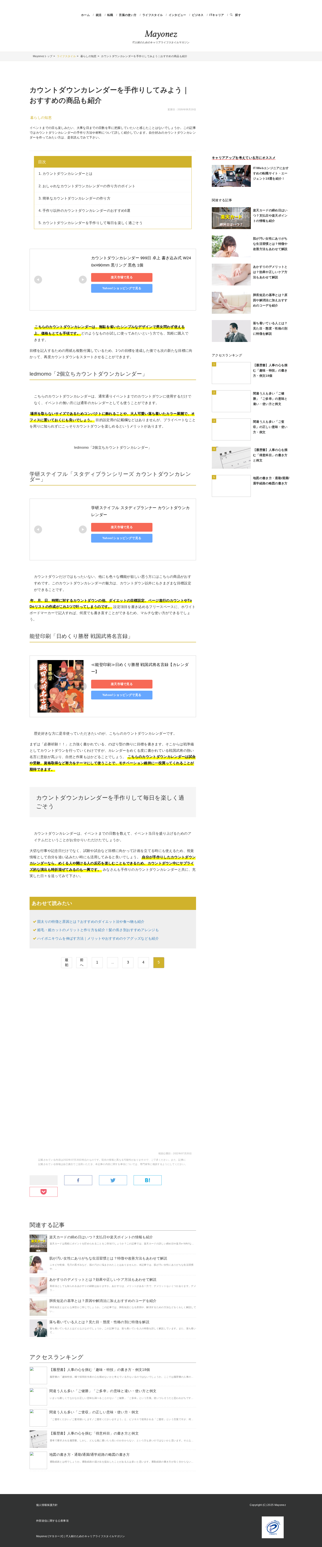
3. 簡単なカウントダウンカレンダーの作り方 (74, 198)
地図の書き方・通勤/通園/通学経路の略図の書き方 (89, 1454)
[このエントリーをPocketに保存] (44, 1192)
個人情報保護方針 (47, 1505)
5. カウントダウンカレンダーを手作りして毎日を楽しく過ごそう (91, 223)
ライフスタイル (153, 15)
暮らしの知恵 (41, 117)
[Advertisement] (113, 1010)
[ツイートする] (113, 1180)
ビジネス (198, 15)
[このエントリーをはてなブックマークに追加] (148, 1180)
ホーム (85, 15)
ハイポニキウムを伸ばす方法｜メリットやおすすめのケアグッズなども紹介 (98, 938)
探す (238, 15)
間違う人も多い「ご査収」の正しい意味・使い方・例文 (94, 1412)
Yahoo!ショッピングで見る (122, 288)
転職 (110, 15)
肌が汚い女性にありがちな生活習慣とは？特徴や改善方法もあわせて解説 (108, 1258)
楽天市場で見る (122, 277)
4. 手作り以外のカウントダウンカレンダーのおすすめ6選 (84, 210)
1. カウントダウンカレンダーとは (65, 173)
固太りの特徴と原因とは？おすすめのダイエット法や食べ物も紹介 (91, 921)
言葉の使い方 (128, 15)
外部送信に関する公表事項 (52, 1520)
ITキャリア (217, 15)
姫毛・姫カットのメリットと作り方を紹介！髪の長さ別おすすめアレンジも (98, 930)
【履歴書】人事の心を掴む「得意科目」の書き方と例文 (94, 1433)
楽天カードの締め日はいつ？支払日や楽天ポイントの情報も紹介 (101, 1237)
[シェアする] (78, 1180)
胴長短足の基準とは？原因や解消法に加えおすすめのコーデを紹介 (103, 1301)
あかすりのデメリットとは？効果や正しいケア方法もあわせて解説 (103, 1279)
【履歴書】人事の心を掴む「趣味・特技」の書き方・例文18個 (99, 1370)
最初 (66, 962)
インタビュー (178, 15)
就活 (99, 15)
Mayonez (161, 34)
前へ (81, 962)
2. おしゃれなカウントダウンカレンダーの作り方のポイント (87, 186)
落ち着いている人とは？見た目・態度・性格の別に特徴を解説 (99, 1322)
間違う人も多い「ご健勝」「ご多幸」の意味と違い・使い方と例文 (103, 1391)
